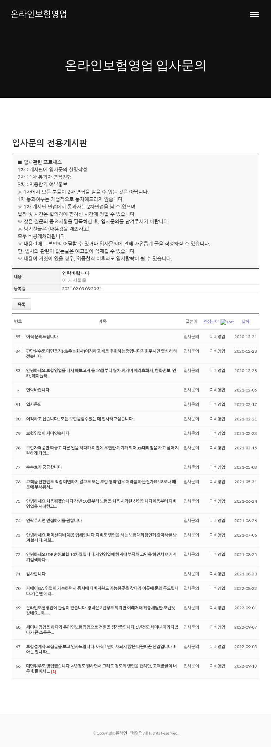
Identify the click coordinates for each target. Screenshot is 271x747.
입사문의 (191, 336)
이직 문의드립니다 (42, 336)
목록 (21, 304)
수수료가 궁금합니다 (44, 467)
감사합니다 (36, 573)
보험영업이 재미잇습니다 (48, 433)
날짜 (245, 321)
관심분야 (211, 321)
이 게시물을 (74, 280)
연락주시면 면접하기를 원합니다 (54, 520)
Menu (254, 14)
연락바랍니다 (37, 390)
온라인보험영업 (39, 14)
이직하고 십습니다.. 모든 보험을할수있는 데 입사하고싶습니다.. (80, 419)
